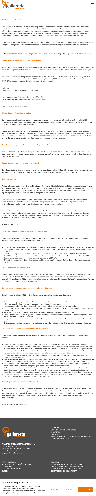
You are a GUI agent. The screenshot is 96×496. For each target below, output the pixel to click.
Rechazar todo (69, 489)
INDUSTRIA (55, 432)
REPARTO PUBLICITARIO (60, 439)
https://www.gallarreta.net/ (20, 106)
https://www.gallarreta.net (11, 77)
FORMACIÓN (7, 466)
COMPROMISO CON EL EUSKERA (64, 471)
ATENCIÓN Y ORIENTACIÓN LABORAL (16, 464)
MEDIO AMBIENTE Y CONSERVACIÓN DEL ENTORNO (71, 436)
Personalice (53, 489)
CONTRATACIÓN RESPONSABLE (64, 430)
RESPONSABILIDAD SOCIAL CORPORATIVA (68, 464)
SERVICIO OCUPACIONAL (12, 469)
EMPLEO (5, 471)
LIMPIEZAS (55, 434)
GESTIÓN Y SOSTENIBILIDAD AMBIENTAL (67, 466)
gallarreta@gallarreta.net (13, 453)
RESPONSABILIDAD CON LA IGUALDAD (66, 469)
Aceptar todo (86, 489)
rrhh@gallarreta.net (38, 99)
